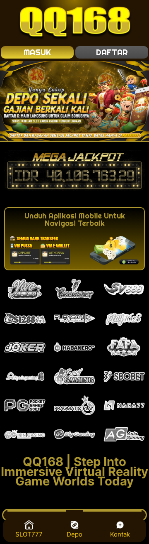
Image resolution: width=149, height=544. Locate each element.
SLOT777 (29, 534)
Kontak (120, 534)
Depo (74, 534)
